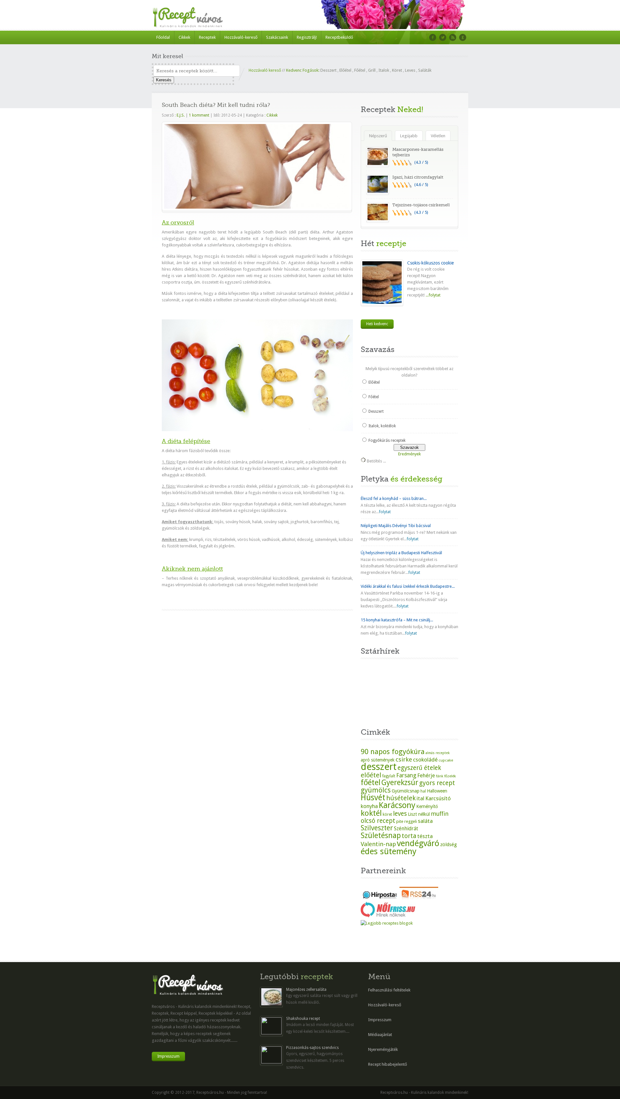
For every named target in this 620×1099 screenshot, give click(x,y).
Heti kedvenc (377, 324)
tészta (425, 836)
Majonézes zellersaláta (306, 989)
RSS (452, 37)
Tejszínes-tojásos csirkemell (421, 204)
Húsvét (373, 797)
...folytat (432, 295)
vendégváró (418, 843)
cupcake (446, 760)
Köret (397, 70)
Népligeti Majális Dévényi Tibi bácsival (396, 525)
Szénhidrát (406, 828)
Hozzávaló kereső (265, 70)
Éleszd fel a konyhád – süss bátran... (394, 498)
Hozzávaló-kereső (240, 37)
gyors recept (437, 783)
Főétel (359, 70)
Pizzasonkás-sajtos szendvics (312, 1047)
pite (399, 821)
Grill (372, 70)
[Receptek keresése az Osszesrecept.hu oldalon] (387, 923)
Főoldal (163, 37)
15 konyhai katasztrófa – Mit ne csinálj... (397, 619)
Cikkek (184, 37)
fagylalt (388, 776)
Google (462, 37)
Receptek (207, 37)
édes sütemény (389, 851)
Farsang (406, 775)
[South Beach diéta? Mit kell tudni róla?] (257, 207)
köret (387, 814)
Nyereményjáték (383, 1049)
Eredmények (409, 453)
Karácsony (397, 805)
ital (420, 798)
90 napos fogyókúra (393, 751)
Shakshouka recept (303, 1018)
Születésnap (381, 835)
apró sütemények (378, 759)
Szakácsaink (277, 37)
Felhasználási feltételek (389, 990)
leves (400, 813)
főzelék (450, 776)
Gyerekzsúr (399, 782)
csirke (404, 759)
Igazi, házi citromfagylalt (417, 177)
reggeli (410, 821)
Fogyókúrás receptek (387, 440)
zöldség (448, 844)
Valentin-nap (378, 844)
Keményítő (427, 806)
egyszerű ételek (419, 768)
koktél (371, 813)
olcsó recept (378, 820)
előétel (371, 775)
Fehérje (426, 775)
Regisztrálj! (307, 37)
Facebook (432, 37)
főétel (370, 782)
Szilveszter (377, 828)
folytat (385, 511)
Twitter (442, 37)
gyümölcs (376, 790)
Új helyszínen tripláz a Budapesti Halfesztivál (401, 552)
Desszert (328, 70)
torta (409, 836)
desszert (379, 766)
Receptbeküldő (339, 37)
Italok (383, 70)
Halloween (437, 790)
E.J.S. (181, 115)
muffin (440, 813)
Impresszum (168, 1056)
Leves (410, 70)
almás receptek (438, 753)
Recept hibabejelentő (387, 1064)
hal (423, 791)
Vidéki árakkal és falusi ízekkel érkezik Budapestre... (408, 586)
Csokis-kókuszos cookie (430, 262)
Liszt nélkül (419, 814)
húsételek (401, 798)
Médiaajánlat (380, 1034)
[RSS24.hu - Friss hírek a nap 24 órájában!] (418, 898)
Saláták (424, 70)
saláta (425, 821)
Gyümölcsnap (405, 790)
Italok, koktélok (382, 426)
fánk (439, 776)
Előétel (345, 70)
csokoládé (425, 759)
